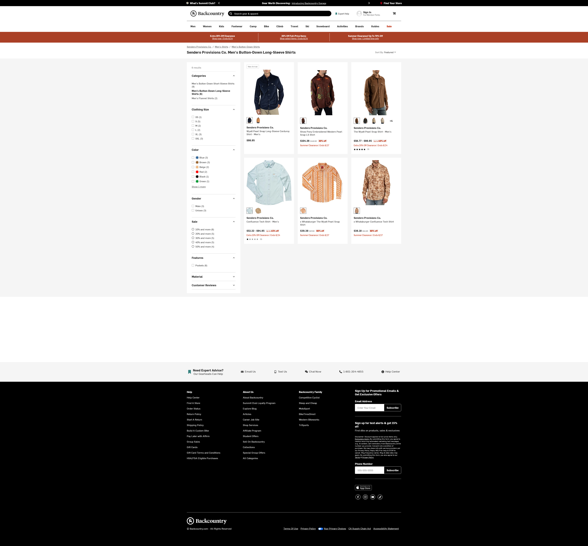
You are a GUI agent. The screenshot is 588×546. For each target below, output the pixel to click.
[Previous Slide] (219, 3)
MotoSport (304, 408)
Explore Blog (250, 408)
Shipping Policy (195, 424)
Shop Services (250, 424)
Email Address (363, 401)
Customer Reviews (204, 285)
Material (197, 276)
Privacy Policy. (368, 457)
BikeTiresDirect (307, 413)
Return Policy (194, 413)
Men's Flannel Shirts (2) (204, 98)
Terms (357, 457)
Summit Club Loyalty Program (259, 402)
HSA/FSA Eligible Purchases (202, 458)
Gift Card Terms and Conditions (203, 452)
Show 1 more (199, 186)
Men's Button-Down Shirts (246, 46)
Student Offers (250, 436)
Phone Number (364, 463)
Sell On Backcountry (254, 441)
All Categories (250, 458)
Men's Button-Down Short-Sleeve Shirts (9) (213, 85)
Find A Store (193, 402)
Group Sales (193, 441)
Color (195, 150)
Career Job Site (251, 419)
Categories (199, 76)
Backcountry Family (310, 392)
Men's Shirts (221, 46)
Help (189, 392)
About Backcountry (253, 397)
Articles (247, 413)
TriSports (304, 424)
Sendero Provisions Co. (199, 46)
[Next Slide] (369, 3)
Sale (194, 221)
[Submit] (231, 13)
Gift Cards (192, 447)
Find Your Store (393, 3)
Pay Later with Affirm (198, 436)
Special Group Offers (254, 452)
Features (197, 258)
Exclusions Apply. (362, 439)
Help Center (193, 397)
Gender (196, 198)
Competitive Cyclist (309, 397)
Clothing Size (200, 109)
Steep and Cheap (308, 402)
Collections (249, 447)
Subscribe (393, 407)
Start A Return (194, 419)
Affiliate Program (252, 430)
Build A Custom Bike (198, 430)
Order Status (193, 408)
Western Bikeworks (309, 419)
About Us (248, 392)
